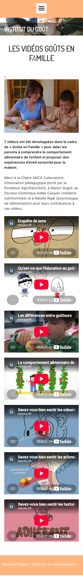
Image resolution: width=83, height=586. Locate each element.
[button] (41, 8)
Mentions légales (15, 564)
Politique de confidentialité (54, 564)
